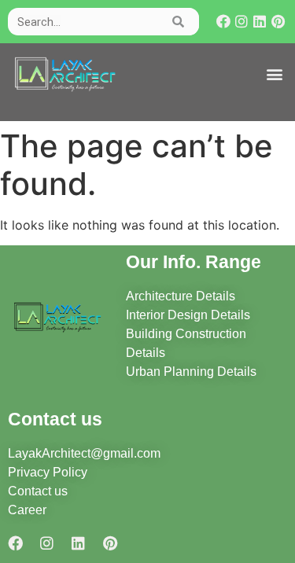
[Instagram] (241, 21)
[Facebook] (223, 21)
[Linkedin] (260, 21)
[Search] (178, 21)
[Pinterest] (278, 21)
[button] (274, 74)
